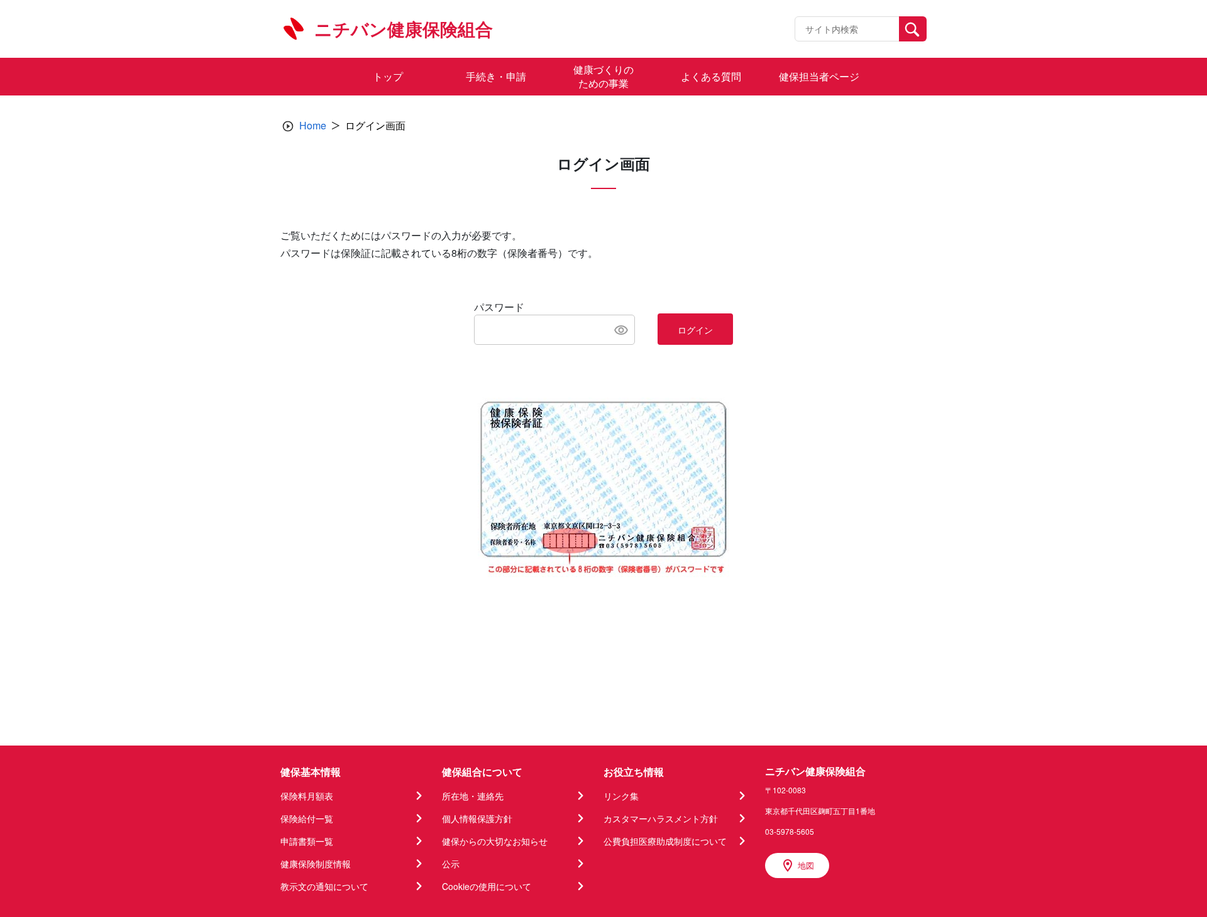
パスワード (499, 307)
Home (312, 125)
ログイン (695, 329)
